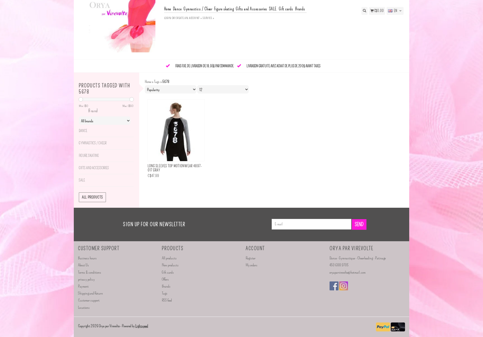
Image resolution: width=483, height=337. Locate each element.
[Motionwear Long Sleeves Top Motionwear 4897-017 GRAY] (176, 130)
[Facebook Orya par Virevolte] (334, 285)
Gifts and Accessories (251, 8)
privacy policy (86, 279)
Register (250, 258)
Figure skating (224, 8)
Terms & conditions (89, 272)
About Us (83, 265)
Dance (177, 8)
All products (92, 197)
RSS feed (167, 300)
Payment (83, 286)
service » (208, 18)
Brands (300, 8)
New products (170, 265)
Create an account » (189, 18)
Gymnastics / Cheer (197, 8)
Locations (84, 307)
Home (167, 8)
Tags (157, 81)
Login (167, 18)
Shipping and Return (90, 293)
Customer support (89, 300)
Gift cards (286, 8)
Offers (165, 279)
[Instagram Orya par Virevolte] (343, 285)
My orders (251, 265)
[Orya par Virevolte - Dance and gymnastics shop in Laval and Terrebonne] (119, 29)
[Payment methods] (383, 326)
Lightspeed (141, 326)
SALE (273, 8)
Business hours (87, 258)
